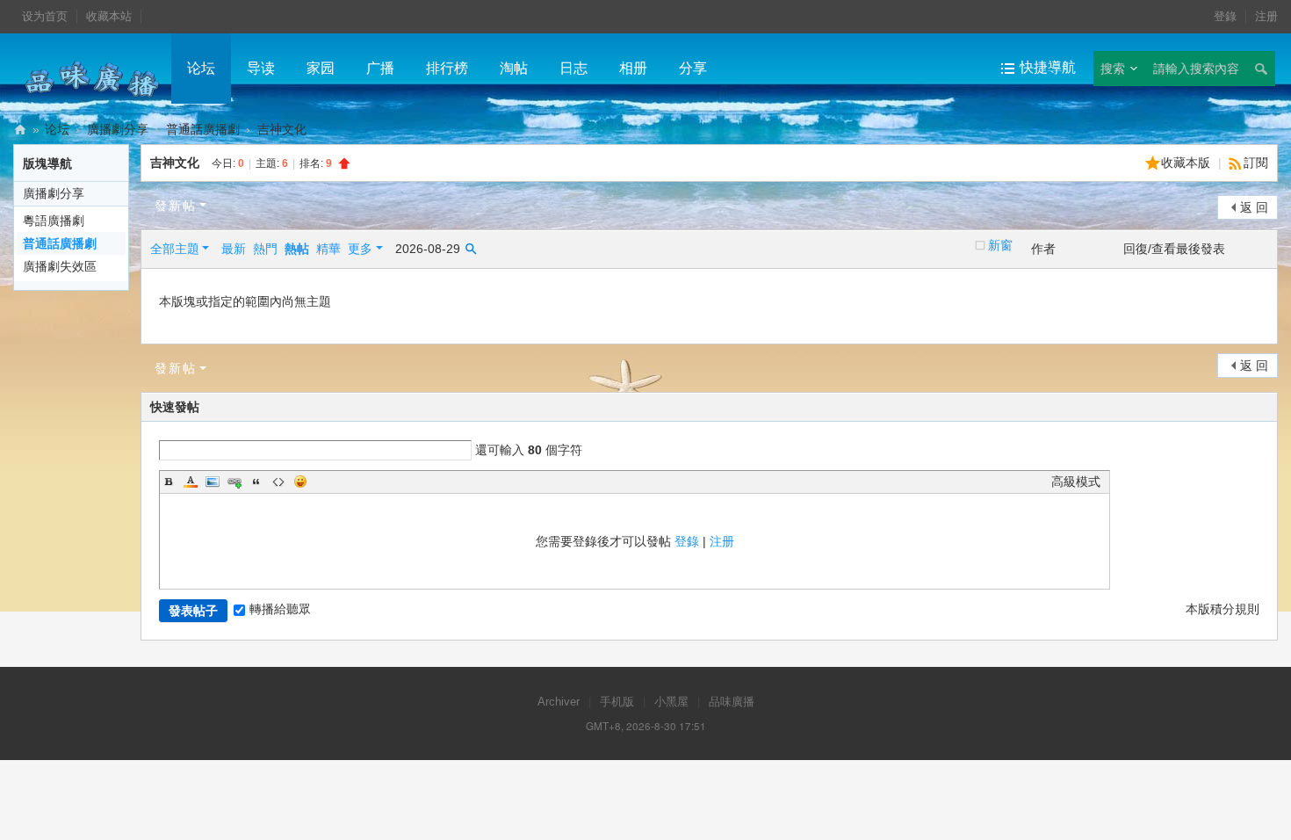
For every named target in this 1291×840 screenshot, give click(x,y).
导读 (261, 68)
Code (278, 481)
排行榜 (447, 68)
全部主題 (174, 249)
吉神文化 (174, 163)
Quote (256, 481)
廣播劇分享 (117, 129)
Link (234, 481)
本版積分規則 (1222, 609)
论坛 (201, 68)
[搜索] (1260, 68)
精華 (328, 249)
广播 (380, 68)
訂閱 (1256, 163)
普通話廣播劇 (203, 129)
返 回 (1254, 207)
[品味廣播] (92, 78)
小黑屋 (671, 701)
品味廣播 (20, 129)
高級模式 (1075, 481)
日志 (573, 68)
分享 (693, 68)
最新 (233, 249)
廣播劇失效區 (60, 266)
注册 (1266, 16)
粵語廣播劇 (53, 221)
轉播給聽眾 (280, 609)
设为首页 (45, 16)
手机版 (617, 701)
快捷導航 (1048, 67)
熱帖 (297, 249)
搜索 (1112, 69)
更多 (360, 249)
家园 (321, 68)
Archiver (558, 701)
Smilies (300, 481)
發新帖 (176, 206)
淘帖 (514, 68)
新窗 (1000, 245)
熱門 (265, 249)
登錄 (1225, 16)
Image (212, 481)
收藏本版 (1187, 163)
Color (190, 481)
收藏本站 (109, 16)
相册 (633, 68)
